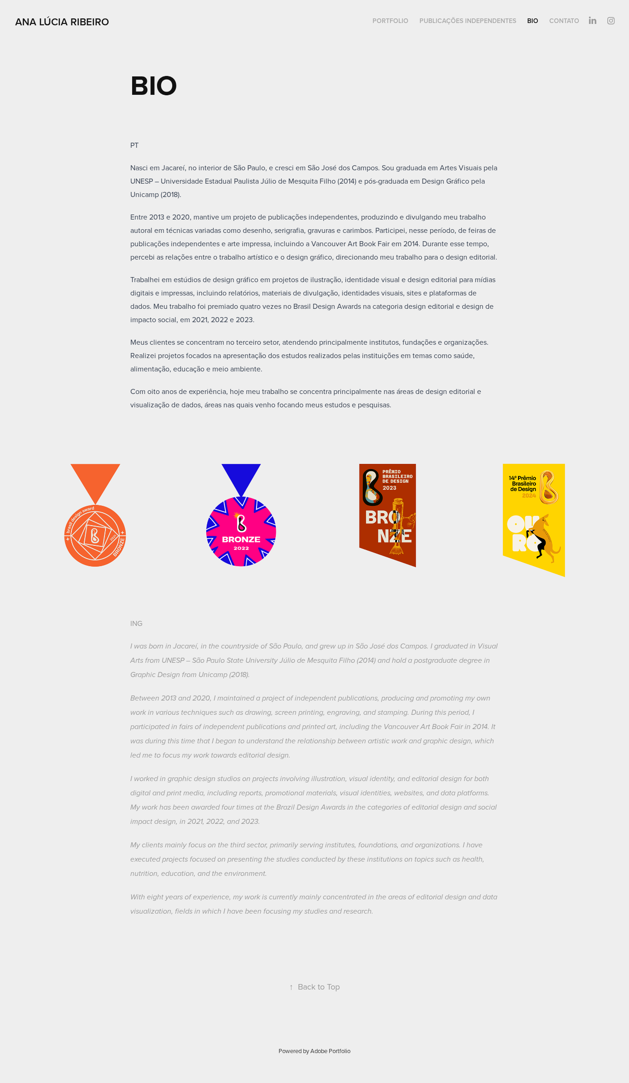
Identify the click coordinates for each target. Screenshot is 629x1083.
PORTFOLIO (390, 20)
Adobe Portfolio (330, 1051)
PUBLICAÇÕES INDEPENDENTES (467, 20)
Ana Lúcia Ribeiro (62, 21)
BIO (532, 20)
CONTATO (564, 20)
